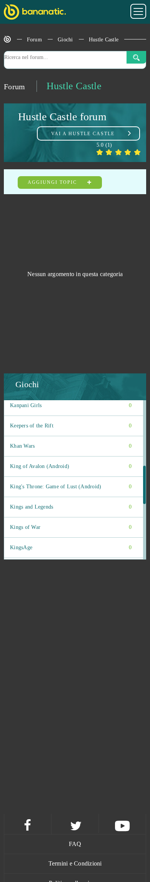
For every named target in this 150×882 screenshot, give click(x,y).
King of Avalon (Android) (71, 466)
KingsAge (71, 547)
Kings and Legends (71, 507)
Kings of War (71, 527)
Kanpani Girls (71, 405)
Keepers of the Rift (71, 426)
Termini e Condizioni (75, 863)
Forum (34, 40)
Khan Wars (71, 446)
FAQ (75, 844)
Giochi (65, 40)
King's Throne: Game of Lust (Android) (71, 486)
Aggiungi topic (53, 182)
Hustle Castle (103, 40)
